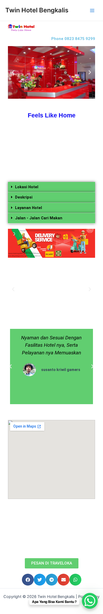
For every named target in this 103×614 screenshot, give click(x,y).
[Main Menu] (92, 10)
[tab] (51, 187)
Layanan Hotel (28, 207)
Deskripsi (23, 197)
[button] (51, 563)
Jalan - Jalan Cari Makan (38, 218)
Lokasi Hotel (26, 187)
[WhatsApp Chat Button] (90, 601)
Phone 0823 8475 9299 (73, 38)
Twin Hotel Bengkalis (36, 10)
